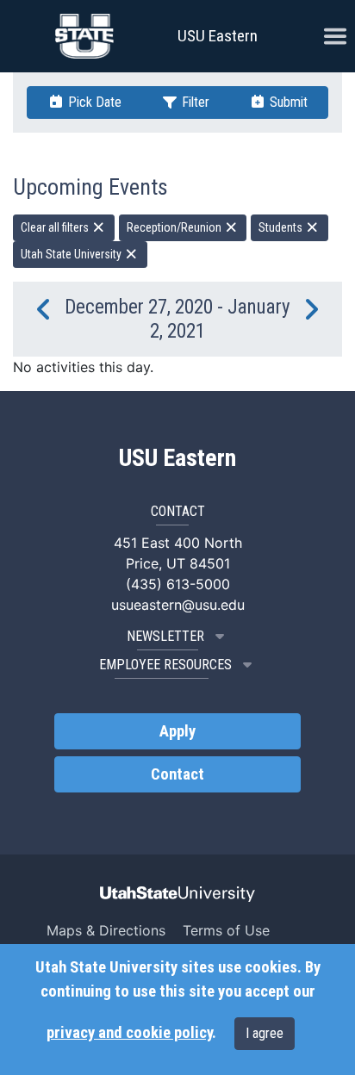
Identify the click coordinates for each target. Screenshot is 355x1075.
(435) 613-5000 (178, 584)
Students (281, 227)
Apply (177, 731)
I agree (264, 1033)
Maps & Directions (106, 930)
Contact (177, 774)
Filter (193, 102)
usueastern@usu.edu (178, 604)
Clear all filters (56, 227)
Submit (287, 102)
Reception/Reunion (175, 227)
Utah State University (72, 254)
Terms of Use (226, 930)
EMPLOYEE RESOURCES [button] (165, 664)
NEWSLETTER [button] (165, 636)
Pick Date (93, 102)
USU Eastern (218, 36)
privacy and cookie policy (129, 1032)
